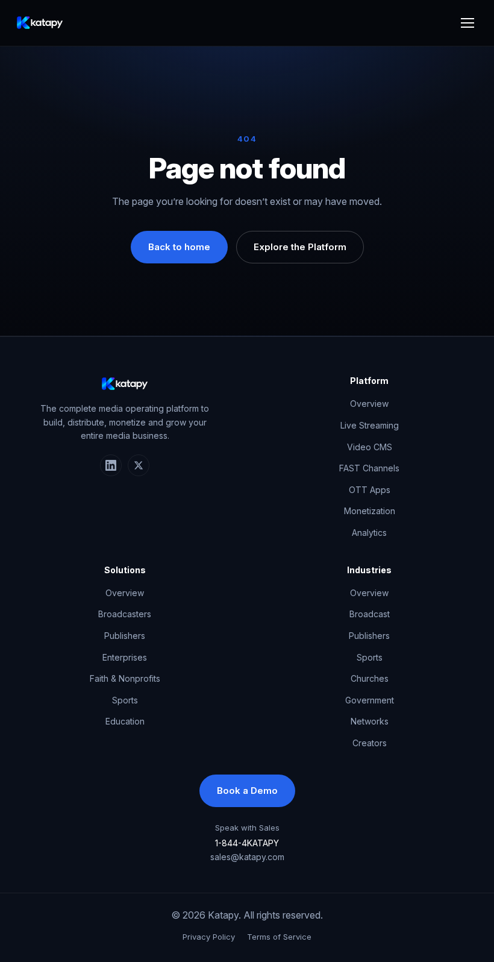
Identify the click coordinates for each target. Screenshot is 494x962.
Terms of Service (279, 937)
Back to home (179, 247)
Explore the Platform (300, 247)
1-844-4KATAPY (247, 843)
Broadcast (369, 614)
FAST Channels (369, 468)
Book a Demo (247, 790)
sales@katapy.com (247, 857)
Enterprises (124, 657)
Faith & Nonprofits (125, 678)
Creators (369, 743)
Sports (125, 700)
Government (369, 700)
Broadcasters (124, 614)
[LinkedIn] (111, 465)
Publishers (124, 635)
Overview (369, 403)
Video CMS (369, 447)
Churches (370, 678)
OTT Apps (369, 490)
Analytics (369, 532)
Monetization (369, 511)
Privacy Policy (209, 937)
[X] (138, 465)
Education (125, 721)
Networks (370, 721)
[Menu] (467, 23)
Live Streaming (369, 425)
